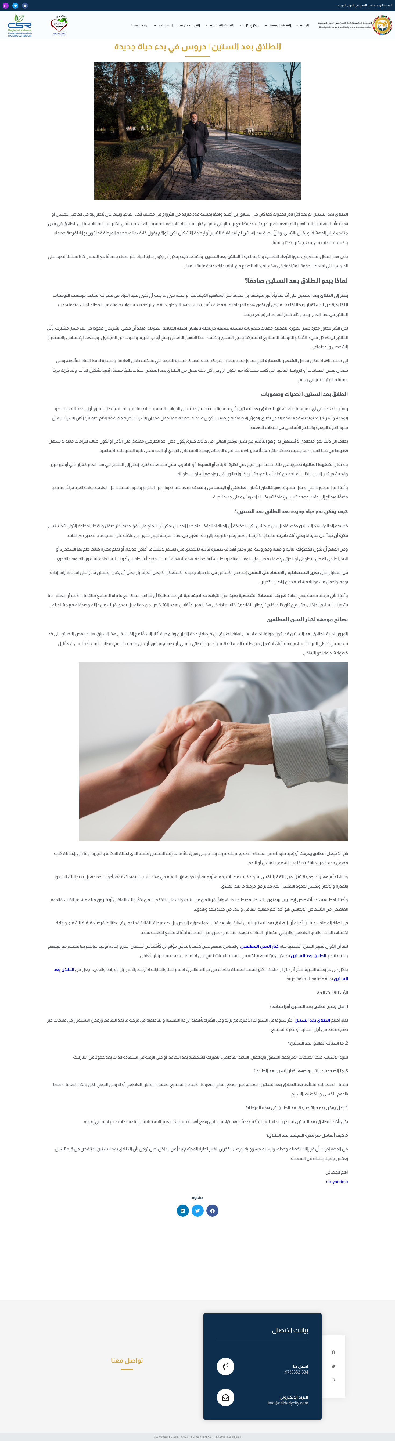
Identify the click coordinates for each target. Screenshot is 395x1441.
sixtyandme (337, 1181)
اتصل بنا (300, 1366)
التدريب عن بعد (189, 25)
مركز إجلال (252, 25)
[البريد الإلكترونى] (225, 1397)
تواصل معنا (140, 25)
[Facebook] (25, 6)
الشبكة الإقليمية (222, 25)
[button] (212, 1211)
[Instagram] (6, 6)
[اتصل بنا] (225, 1366)
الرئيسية (302, 25)
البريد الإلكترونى (293, 1397)
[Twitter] (15, 6)
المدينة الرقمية (280, 25)
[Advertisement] (197, 1259)
